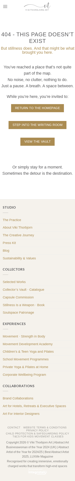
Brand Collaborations (18, 398)
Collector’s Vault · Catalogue (23, 289)
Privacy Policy (37, 430)
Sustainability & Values (19, 258)
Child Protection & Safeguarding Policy (37, 433)
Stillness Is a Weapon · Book (24, 305)
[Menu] (5, 6)
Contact (14, 427)
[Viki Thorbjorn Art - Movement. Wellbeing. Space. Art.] (37, 6)
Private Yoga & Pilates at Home (25, 367)
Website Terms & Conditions (45, 427)
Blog (6, 250)
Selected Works (14, 282)
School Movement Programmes (26, 359)
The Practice (12, 220)
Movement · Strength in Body (24, 336)
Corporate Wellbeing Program (24, 375)
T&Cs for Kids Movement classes (38, 436)
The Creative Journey (18, 235)
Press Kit (9, 243)
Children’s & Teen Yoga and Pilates (28, 351)
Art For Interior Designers (21, 414)
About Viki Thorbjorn (17, 227)
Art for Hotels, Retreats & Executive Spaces (34, 406)
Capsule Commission (18, 297)
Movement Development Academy (28, 344)
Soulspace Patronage (18, 312)
